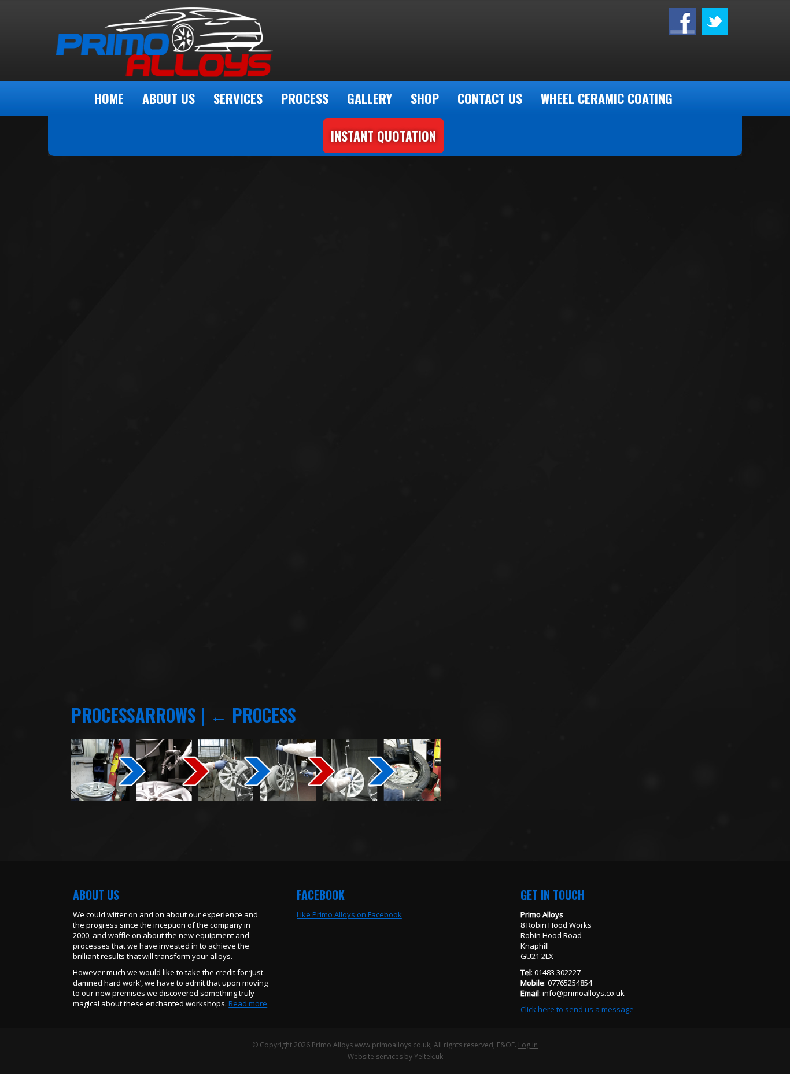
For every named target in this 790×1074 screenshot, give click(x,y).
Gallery (369, 98)
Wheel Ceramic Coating (607, 98)
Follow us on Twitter (682, 21)
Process (304, 98)
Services (238, 98)
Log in (528, 1045)
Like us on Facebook (715, 21)
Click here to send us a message (577, 1009)
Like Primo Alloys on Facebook (349, 914)
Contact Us (489, 98)
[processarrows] (256, 797)
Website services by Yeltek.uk (395, 1056)
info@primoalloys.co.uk (583, 993)
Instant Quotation (383, 136)
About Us (168, 98)
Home (109, 98)
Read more (247, 1003)
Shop (425, 98)
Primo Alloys (176, 40)
